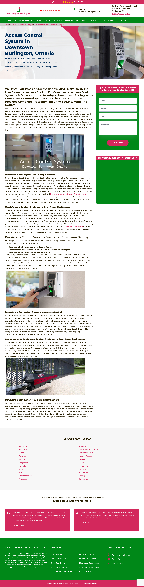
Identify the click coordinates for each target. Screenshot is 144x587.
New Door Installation (90, 20)
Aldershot (23, 446)
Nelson (22, 469)
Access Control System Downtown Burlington (49, 25)
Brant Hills (23, 450)
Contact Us (121, 20)
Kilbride (22, 459)
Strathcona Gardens (27, 476)
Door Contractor (43, 20)
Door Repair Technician (23, 20)
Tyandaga (23, 479)
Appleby (82, 446)
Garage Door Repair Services (66, 20)
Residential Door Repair (61, 567)
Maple (81, 463)
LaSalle (82, 459)
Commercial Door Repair (61, 571)
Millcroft (22, 466)
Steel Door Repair (58, 563)
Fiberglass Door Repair (89, 563)
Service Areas (108, 20)
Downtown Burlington (88, 450)
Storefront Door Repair (89, 567)
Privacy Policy (85, 571)
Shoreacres (83, 472)
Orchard (82, 469)
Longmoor (23, 463)
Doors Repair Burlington (70, 583)
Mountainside (85, 466)
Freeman (22, 456)
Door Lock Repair (58, 559)
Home (8, 20)
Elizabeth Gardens (86, 453)
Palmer (22, 472)
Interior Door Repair (87, 559)
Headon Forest (85, 456)
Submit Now (117, 143)
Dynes (21, 453)
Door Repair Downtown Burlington (21, 25)
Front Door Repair (87, 555)
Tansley (82, 476)
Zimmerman (84, 479)
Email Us (116, 559)
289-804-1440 (121, 14)
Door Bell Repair (58, 555)
